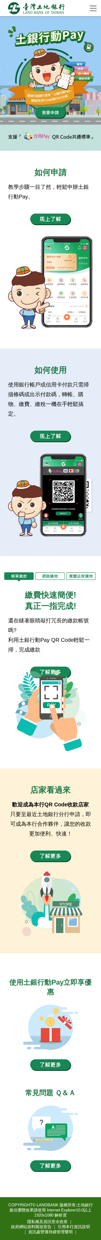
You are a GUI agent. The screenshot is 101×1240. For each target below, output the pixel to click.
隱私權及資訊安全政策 (47, 1221)
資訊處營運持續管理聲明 (50, 1231)
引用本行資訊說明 (74, 1226)
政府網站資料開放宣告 (31, 1226)
